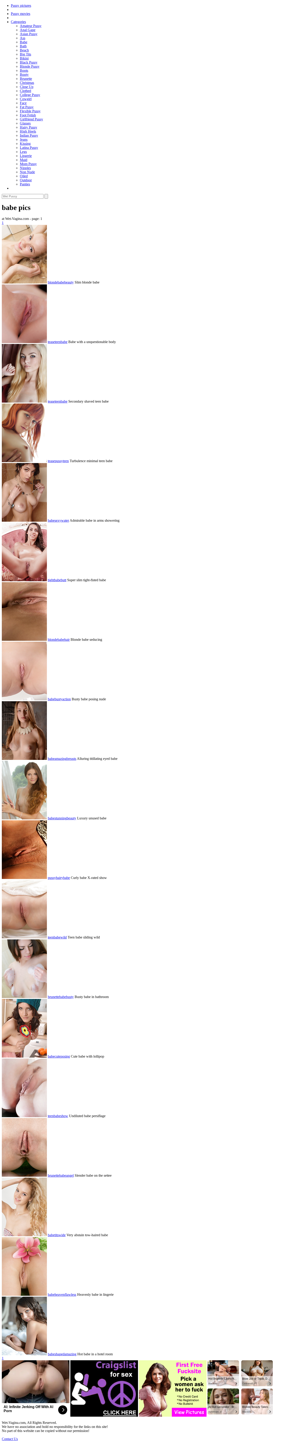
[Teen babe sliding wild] (24, 937)
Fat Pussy (27, 107)
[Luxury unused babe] (24, 818)
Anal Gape (27, 30)
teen (58, 342)
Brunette (26, 79)
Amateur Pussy (30, 26)
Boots (24, 70)
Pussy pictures (21, 5)
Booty (24, 74)
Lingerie (26, 156)
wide (62, 1235)
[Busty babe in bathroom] (24, 997)
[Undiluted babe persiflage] (24, 1116)
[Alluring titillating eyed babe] (24, 759)
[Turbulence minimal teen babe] (24, 461)
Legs (23, 152)
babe (60, 282)
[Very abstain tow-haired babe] (24, 1235)
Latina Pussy (29, 148)
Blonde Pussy (29, 66)
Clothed (25, 91)
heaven (60, 1294)
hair (67, 639)
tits (57, 1235)
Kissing (25, 143)
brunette (53, 997)
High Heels (28, 131)
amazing (61, 759)
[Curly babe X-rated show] (24, 878)
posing (65, 1056)
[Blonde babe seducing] (24, 639)
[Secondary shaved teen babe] (24, 401)
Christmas (27, 83)
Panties (25, 184)
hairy (59, 878)
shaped (59, 1354)
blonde (52, 282)
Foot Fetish (28, 115)
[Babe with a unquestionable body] (24, 342)
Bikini (24, 58)
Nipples (25, 168)
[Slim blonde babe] (24, 282)
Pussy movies (20, 14)
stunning (61, 818)
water (65, 520)
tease (51, 342)
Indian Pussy (29, 135)
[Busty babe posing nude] (24, 699)
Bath (23, 46)
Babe (23, 42)
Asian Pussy (28, 34)
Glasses (25, 123)
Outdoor (26, 180)
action (66, 699)
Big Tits (25, 54)
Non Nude (27, 172)
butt (63, 580)
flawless (70, 1294)
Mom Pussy (28, 164)
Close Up (26, 87)
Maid (23, 160)
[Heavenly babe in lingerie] (24, 1294)
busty (58, 699)
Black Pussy (28, 62)
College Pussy (30, 95)
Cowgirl (26, 99)
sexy (58, 520)
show (64, 1116)
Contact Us (10, 1439)
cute (57, 1056)
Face (23, 103)
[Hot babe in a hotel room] (24, 1354)
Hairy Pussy (28, 127)
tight (51, 580)
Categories (18, 22)
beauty (69, 282)
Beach (24, 50)
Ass (22, 38)
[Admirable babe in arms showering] (24, 520)
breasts (71, 759)
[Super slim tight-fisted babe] (24, 580)
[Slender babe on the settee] (24, 1175)
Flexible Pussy (30, 111)
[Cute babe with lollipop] (24, 1056)
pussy (59, 461)
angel (70, 1175)
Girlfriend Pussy (31, 119)
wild (63, 937)
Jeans (24, 139)
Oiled (24, 176)
